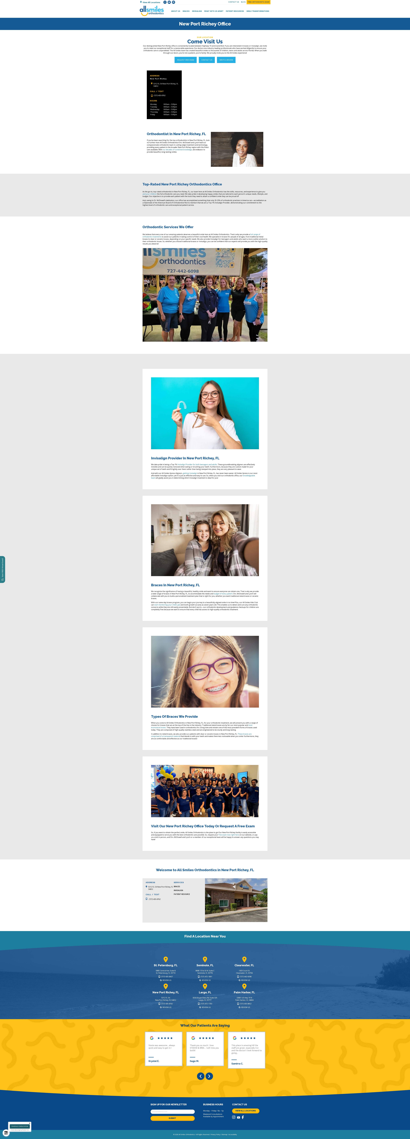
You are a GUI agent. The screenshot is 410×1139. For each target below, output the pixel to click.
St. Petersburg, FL (166, 965)
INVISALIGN (178, 890)
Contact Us (233, 2)
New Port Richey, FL (165, 992)
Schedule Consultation (19, 1126)
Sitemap (224, 1134)
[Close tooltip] (29, 1123)
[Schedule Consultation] (6, 1132)
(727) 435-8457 (166, 976)
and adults (213, 464)
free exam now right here (229, 835)
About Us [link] (175, 11)
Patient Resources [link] (235, 11)
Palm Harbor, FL (244, 992)
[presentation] (200, 1076)
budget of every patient (223, 594)
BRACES (177, 886)
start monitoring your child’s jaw (167, 605)
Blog (243, 2)
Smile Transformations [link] (258, 11)
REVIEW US (166, 980)
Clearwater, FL (244, 965)
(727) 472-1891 (206, 976)
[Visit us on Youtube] (169, 2)
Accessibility (233, 1134)
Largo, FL (205, 992)
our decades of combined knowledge (177, 149)
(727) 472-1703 (206, 1004)
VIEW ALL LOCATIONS (245, 1111)
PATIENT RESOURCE (182, 894)
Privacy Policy (215, 1134)
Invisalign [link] (197, 11)
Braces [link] (186, 11)
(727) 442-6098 (245, 976)
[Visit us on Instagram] (165, 2)
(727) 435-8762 (159, 95)
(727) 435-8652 (245, 1004)
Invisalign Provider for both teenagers (192, 464)
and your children (150, 194)
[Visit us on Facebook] (173, 2)
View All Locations (151, 2)
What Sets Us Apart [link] (213, 11)
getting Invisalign (190, 473)
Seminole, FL (205, 965)
